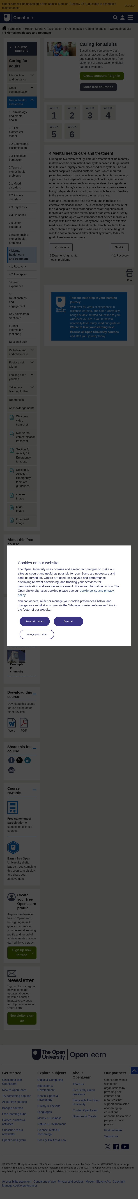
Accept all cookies (34, 621)
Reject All (68, 621)
